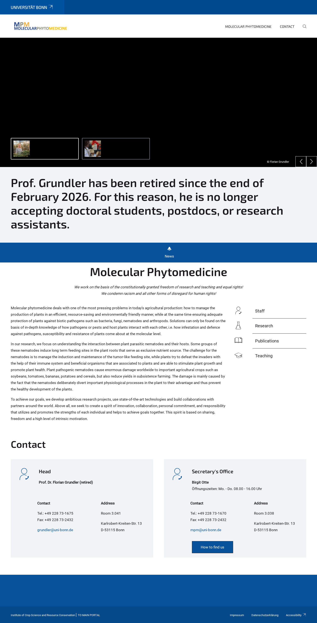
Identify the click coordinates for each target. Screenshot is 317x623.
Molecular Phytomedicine (248, 26)
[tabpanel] (158, 102)
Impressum (237, 615)
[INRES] (40, 26)
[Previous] (300, 161)
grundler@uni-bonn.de (55, 530)
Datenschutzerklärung (264, 615)
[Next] (311, 161)
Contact (287, 26)
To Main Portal (89, 615)
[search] (302, 29)
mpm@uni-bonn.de (205, 530)
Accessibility (293, 615)
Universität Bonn (29, 7)
